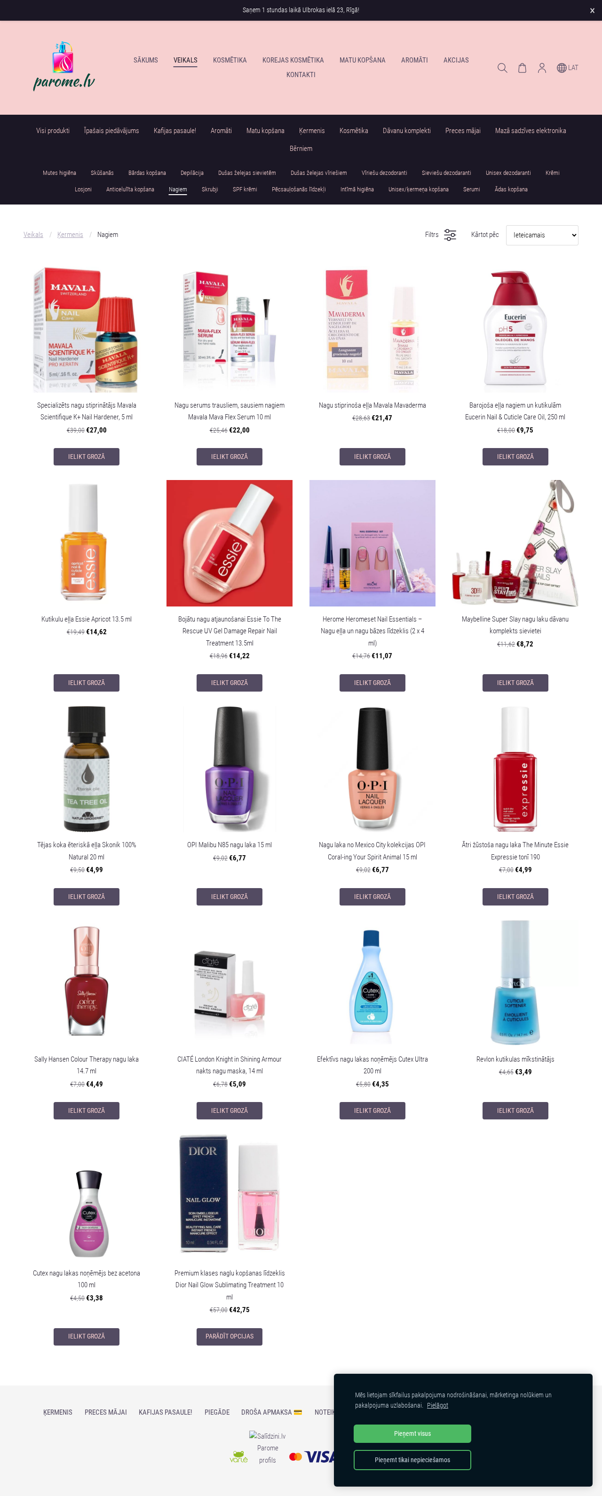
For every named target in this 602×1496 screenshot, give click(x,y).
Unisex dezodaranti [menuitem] (508, 172)
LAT (572, 67)
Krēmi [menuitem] (553, 172)
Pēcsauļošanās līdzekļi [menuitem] (299, 189)
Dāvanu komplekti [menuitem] (407, 130)
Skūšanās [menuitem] (102, 172)
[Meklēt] (502, 68)
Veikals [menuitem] (186, 60)
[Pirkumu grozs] (522, 68)
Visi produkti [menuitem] (53, 130)
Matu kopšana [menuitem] (363, 60)
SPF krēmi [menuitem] (245, 189)
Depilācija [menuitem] (192, 172)
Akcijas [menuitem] (456, 60)
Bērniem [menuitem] (301, 148)
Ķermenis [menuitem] (312, 130)
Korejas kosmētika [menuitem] (293, 60)
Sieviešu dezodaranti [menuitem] (446, 172)
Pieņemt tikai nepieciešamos (412, 1460)
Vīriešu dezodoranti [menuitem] (384, 172)
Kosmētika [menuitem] (230, 60)
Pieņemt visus (412, 1433)
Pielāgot (437, 1405)
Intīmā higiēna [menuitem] (357, 189)
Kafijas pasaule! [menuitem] (175, 130)
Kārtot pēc (485, 234)
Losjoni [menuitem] (83, 189)
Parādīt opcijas (229, 1336)
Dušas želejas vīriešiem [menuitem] (319, 172)
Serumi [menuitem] (471, 189)
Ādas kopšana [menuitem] (511, 189)
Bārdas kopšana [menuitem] (147, 172)
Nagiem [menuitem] (178, 189)
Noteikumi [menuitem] (331, 1412)
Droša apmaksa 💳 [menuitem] (271, 1412)
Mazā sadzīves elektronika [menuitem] (530, 130)
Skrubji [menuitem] (210, 189)
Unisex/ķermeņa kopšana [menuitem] (418, 189)
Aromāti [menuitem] (414, 60)
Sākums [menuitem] (146, 60)
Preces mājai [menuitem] (463, 130)
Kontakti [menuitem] (301, 75)
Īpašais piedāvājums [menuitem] (111, 130)
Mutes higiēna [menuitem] (59, 172)
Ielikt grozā (86, 456)
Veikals (33, 234)
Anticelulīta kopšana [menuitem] (130, 189)
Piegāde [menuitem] (217, 1412)
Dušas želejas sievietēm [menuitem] (247, 172)
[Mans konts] (542, 68)
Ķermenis (70, 234)
